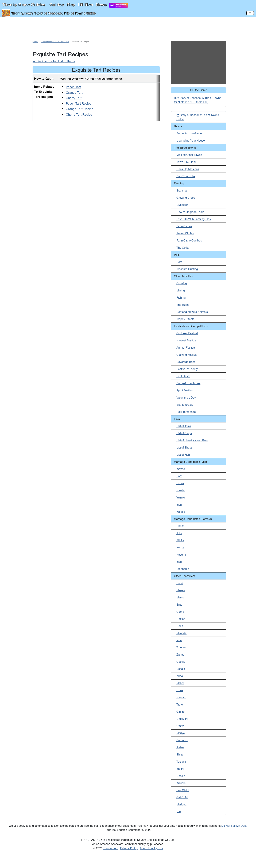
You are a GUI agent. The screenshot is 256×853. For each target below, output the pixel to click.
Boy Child (182, 790)
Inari (179, 505)
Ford (179, 476)
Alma (179, 676)
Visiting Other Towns (189, 155)
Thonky (23, 4)
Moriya (180, 733)
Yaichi (180, 769)
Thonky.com (21, 13)
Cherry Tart (74, 97)
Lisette (180, 526)
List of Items (183, 426)
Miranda (181, 633)
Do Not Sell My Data (234, 826)
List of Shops (184, 447)
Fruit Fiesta (183, 376)
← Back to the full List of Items (54, 61)
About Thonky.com (151, 848)
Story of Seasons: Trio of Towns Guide (65, 13)
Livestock (182, 205)
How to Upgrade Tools (190, 212)
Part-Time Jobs (185, 176)
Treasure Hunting (187, 269)
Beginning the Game (189, 133)
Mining (180, 290)
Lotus (179, 690)
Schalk (180, 669)
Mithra (180, 683)
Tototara (181, 647)
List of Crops (184, 433)
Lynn (179, 811)
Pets (179, 262)
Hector (180, 619)
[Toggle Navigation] (250, 13)
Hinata (180, 490)
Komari (180, 547)
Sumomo (182, 740)
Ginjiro (180, 712)
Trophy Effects (185, 319)
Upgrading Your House (190, 140)
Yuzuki (180, 497)
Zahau (180, 654)
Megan (180, 590)
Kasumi (181, 554)
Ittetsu (180, 747)
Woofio (180, 512)
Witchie (181, 783)
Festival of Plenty (187, 369)
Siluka (180, 540)
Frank (179, 583)
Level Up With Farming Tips (193, 219)
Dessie (180, 776)
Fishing (181, 297)
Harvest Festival (186, 340)
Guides (56, 4)
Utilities (85, 4)
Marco (180, 597)
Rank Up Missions (187, 169)
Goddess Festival (187, 333)
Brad (179, 604)
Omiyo (180, 726)
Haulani (181, 697)
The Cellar (182, 248)
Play (71, 4)
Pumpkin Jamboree (188, 383)
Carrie (180, 612)
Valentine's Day (186, 397)
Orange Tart (74, 92)
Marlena (181, 804)
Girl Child (182, 797)
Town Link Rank (186, 162)
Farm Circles (184, 226)
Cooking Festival (186, 355)
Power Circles (185, 233)
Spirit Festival (184, 390)
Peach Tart (73, 86)
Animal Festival (186, 347)
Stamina (181, 190)
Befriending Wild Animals (192, 312)
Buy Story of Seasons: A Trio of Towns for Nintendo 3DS (197, 100)
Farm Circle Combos (189, 240)
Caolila (180, 662)
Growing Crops (185, 198)
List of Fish (183, 455)
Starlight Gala (184, 405)
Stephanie (182, 569)
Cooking (181, 283)
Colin (179, 626)
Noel (179, 640)
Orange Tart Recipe (79, 108)
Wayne (180, 469)
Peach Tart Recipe (78, 103)
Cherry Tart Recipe (79, 114)
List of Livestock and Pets (192, 440)
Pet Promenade (186, 412)
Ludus (180, 483)
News (101, 4)
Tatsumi (181, 761)
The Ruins (182, 305)
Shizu (180, 754)
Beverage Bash (186, 362)
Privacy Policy (129, 848)
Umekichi (182, 719)
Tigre (179, 704)
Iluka (179, 533)
